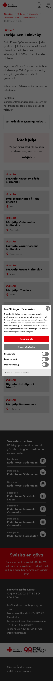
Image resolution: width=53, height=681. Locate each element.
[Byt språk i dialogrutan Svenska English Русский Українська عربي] (47, 309)
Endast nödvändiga (26, 347)
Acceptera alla (26, 338)
